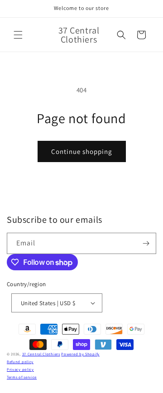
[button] (18, 35)
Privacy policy (20, 369)
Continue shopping (81, 151)
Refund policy (20, 361)
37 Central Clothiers (41, 353)
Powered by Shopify (80, 353)
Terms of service (22, 376)
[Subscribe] (146, 243)
